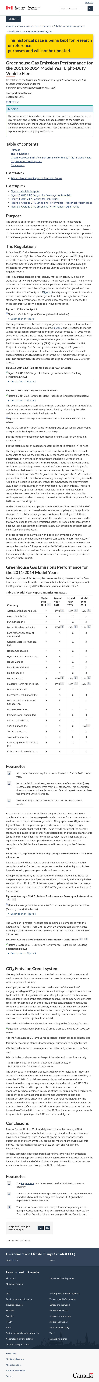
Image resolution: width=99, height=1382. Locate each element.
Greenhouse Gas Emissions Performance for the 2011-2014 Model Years (51, 157)
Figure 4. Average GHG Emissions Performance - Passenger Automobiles (51, 202)
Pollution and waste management (69, 26)
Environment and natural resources (34, 26)
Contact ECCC (12, 1260)
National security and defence (19, 1339)
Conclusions (18, 165)
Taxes (8, 1327)
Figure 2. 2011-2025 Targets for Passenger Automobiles (41, 195)
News (52, 1260)
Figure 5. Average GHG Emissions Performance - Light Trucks (45, 206)
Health (9, 1322)
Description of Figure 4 (23, 913)
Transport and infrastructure (63, 1299)
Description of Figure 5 (23, 953)
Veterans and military (59, 1327)
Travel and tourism (14, 1305)
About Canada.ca (13, 1365)
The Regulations (20, 153)
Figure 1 (47, 292)
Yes (40, 1228)
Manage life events (58, 1339)
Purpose (15, 149)
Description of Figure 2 (23, 381)
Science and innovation (60, 1316)
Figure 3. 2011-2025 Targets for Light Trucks (35, 199)
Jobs (8, 1293)
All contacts (11, 1278)
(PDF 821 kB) (13, 102)
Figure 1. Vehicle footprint (25, 191)
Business (10, 1310)
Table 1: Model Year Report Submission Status (36, 178)
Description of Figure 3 (23, 400)
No (47, 1228)
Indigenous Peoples (59, 1322)
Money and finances (59, 1310)
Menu (12, 18)
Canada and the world (60, 1305)
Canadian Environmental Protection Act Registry (30, 31)
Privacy (9, 1376)
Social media (12, 1353)
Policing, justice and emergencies (65, 1293)
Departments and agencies (62, 1278)
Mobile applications (15, 1359)
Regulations (27, 1183)
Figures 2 (57, 327)
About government (14, 1284)
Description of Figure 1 (23, 318)
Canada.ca (11, 26)
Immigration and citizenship (19, 1299)
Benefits (10, 1316)
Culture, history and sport (18, 1344)
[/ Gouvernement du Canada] (23, 7)
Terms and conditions (16, 1370)
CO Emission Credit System (26, 161)
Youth (52, 1333)
